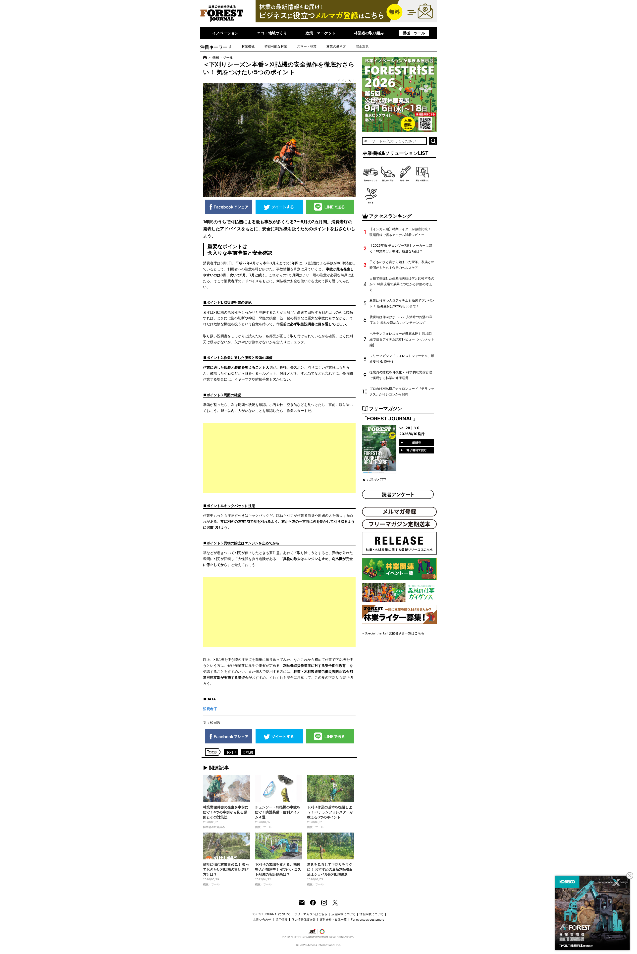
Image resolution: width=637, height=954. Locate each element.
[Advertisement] (279, 458)
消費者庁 (210, 709)
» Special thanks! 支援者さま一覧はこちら (393, 633)
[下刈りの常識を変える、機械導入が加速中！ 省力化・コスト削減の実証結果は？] (278, 846)
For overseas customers (367, 919)
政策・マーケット (320, 33)
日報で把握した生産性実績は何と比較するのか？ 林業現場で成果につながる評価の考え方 (402, 284)
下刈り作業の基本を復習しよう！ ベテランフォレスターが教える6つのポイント (330, 812)
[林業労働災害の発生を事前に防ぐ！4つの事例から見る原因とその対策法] (226, 788)
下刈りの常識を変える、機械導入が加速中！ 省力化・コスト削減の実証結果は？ (278, 869)
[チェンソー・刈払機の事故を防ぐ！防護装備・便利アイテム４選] (278, 788)
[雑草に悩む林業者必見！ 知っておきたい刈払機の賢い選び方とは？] (226, 846)
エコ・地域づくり (272, 33)
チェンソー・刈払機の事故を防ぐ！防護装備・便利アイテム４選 (277, 812)
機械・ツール (414, 33)
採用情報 (281, 919)
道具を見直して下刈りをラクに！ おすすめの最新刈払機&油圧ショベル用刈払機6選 (329, 869)
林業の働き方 (336, 46)
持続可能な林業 (276, 46)
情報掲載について (371, 914)
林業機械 (248, 46)
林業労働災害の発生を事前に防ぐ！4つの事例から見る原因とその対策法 (225, 812)
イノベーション (225, 33)
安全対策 (362, 46)
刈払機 (248, 752)
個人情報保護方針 (304, 919)
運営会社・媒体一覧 (333, 919)
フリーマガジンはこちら (310, 914)
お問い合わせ (262, 919)
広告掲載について (343, 914)
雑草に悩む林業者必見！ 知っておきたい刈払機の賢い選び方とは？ (226, 869)
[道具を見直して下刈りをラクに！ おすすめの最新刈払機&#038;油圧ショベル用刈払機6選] (330, 846)
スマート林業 (307, 46)
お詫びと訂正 (376, 480)
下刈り (231, 752)
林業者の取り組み (369, 33)
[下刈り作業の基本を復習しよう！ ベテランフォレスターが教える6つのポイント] (330, 788)
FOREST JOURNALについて (271, 914)
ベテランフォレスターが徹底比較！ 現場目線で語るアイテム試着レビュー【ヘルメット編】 (402, 339)
